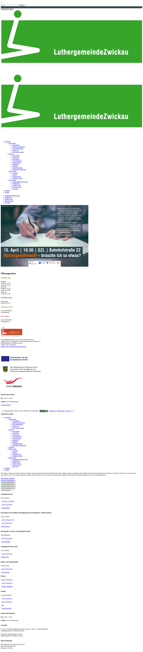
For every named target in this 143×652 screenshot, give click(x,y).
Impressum (52, 411)
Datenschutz (60, 411)
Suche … (22, 5)
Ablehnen (12, 478)
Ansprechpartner (6, 405)
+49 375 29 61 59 (6, 602)
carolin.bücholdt (6, 608)
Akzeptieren (4, 478)
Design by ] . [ (69, 411)
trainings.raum (9, 201)
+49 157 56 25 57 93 (7, 520)
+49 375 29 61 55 (6, 554)
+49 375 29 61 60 (6, 504)
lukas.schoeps (5, 526)
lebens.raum (5, 557)
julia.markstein (5, 542)
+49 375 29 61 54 (6, 583)
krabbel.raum (9, 199)
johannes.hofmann (7, 586)
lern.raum (8, 202)
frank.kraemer (5, 508)
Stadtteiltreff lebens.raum (12, 195)
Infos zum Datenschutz (8, 480)
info (2, 605)
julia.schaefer (5, 572)
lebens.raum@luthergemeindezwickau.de (13, 346)
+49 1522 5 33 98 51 (7, 501)
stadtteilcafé (8, 197)
